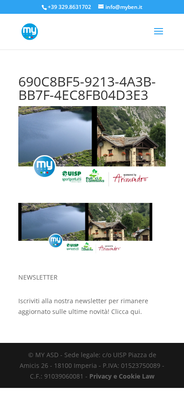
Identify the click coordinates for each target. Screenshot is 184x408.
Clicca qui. (126, 311)
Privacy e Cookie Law (122, 376)
